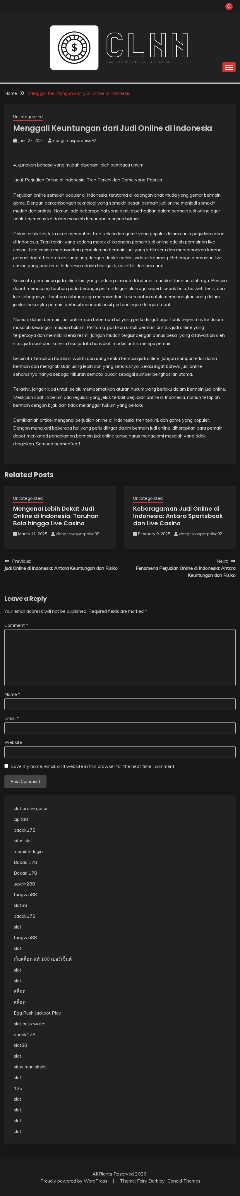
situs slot (23, 840)
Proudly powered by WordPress (74, 1181)
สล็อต (19, 991)
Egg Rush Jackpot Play (37, 1013)
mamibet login (28, 851)
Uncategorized (28, 116)
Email (11, 718)
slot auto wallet (30, 1024)
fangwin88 (25, 894)
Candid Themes (183, 1181)
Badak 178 (25, 862)
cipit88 (21, 819)
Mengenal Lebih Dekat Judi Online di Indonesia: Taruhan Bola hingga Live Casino (56, 516)
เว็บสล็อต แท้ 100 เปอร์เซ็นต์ (43, 959)
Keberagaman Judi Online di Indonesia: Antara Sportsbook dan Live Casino (178, 516)
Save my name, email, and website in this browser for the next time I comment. (93, 766)
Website (13, 742)
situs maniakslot (30, 1067)
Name (12, 694)
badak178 (24, 830)
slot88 (20, 905)
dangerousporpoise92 (74, 140)
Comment (16, 625)
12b (18, 1088)
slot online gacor (31, 808)
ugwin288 (24, 884)
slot (17, 927)
